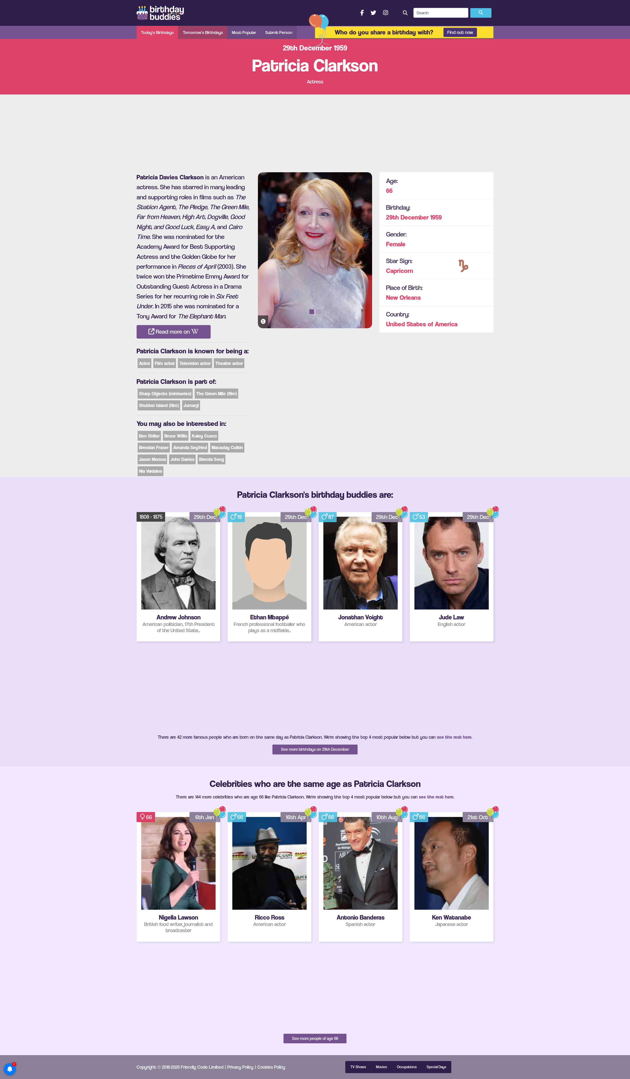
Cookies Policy (271, 1067)
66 (389, 190)
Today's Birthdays (157, 32)
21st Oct (478, 817)
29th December (407, 217)
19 (239, 517)
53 (422, 517)
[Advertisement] (315, 131)
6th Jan (204, 817)
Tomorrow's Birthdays (203, 32)
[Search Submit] (480, 13)
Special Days (436, 1067)
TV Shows (358, 1067)
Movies (381, 1067)
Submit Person (278, 32)
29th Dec (205, 517)
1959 (436, 217)
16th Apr (296, 817)
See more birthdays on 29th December (315, 749)
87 (331, 517)
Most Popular (244, 32)
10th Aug (387, 817)
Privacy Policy (240, 1067)
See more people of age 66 (315, 1038)
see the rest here (454, 737)
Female (396, 244)
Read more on (172, 331)
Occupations (407, 1067)
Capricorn (399, 270)
